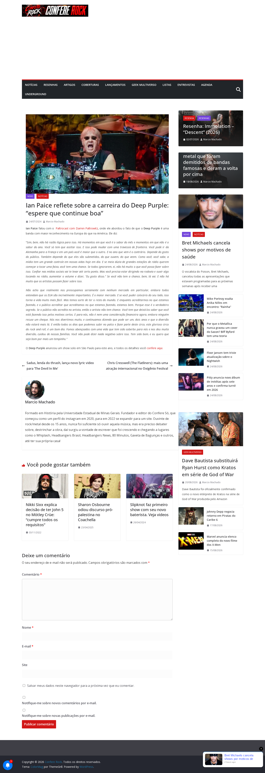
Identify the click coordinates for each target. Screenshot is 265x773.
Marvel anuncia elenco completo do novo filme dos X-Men (222, 541)
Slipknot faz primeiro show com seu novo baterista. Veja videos (149, 509)
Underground (35, 94)
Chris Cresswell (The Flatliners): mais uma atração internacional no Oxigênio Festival (137, 366)
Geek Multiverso (144, 85)
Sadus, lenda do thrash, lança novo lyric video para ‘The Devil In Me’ (60, 366)
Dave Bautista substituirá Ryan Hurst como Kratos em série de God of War (210, 467)
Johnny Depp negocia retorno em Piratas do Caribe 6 (221, 516)
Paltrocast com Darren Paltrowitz (76, 228)
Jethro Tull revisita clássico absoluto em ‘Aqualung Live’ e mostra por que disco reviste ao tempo (227, 120)
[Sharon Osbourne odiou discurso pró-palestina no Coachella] (97, 476)
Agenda (206, 85)
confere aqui (154, 348)
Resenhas (51, 85)
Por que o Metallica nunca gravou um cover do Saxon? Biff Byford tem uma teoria (222, 330)
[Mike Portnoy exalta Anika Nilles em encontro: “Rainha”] (191, 305)
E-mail (27, 646)
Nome (28, 627)
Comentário (32, 574)
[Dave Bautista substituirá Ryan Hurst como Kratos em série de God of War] (210, 429)
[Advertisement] (132, 50)
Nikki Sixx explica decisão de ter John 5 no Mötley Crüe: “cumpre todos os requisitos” (44, 514)
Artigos (69, 85)
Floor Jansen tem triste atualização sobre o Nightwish (221, 357)
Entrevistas (186, 85)
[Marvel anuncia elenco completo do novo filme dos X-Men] (191, 543)
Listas (167, 85)
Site (24, 665)
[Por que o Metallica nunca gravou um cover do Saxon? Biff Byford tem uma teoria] (191, 332)
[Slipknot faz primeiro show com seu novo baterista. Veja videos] (149, 476)
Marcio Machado (55, 221)
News (30, 196)
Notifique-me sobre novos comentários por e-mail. (59, 703)
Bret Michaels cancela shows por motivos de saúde (206, 249)
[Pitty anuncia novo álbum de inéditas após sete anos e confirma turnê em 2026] (191, 386)
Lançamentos (115, 85)
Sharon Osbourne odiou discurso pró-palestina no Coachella (95, 512)
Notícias (31, 85)
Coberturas (90, 85)
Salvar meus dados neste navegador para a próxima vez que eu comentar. (80, 685)
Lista (207, 154)
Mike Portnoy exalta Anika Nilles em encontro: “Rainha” (220, 303)
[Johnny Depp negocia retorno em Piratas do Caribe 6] (191, 518)
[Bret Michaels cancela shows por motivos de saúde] (210, 211)
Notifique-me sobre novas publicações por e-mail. (58, 716)
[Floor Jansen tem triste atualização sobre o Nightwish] (191, 359)
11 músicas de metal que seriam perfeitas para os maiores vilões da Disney (231, 168)
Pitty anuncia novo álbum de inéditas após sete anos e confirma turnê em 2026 (223, 384)
